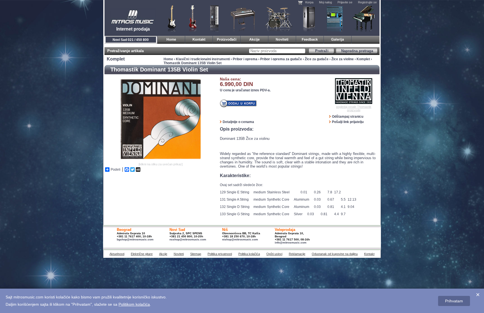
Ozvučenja (309, 18)
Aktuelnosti (117, 254)
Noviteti (179, 254)
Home (168, 59)
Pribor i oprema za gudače (281, 59)
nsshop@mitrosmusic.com (187, 239)
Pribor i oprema (245, 59)
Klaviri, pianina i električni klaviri (243, 18)
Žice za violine (342, 59)
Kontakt (369, 254)
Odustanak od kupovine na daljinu (335, 254)
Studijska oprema (335, 18)
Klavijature (214, 18)
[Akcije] (254, 39)
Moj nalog (325, 2)
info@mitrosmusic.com (290, 242)
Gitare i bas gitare (170, 18)
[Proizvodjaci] (227, 39)
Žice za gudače (317, 59)
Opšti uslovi (274, 254)
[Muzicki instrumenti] (171, 39)
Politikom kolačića (134, 304)
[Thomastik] (353, 91)
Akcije (163, 254)
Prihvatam (454, 301)
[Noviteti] (282, 39)
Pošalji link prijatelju (348, 122)
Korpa (309, 2)
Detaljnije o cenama (238, 122)
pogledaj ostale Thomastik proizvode (353, 108)
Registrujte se (367, 2)
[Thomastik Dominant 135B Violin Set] (160, 160)
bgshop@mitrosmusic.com (135, 239)
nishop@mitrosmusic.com (240, 239)
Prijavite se (345, 2)
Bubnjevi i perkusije (279, 18)
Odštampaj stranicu (347, 117)
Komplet (363, 59)
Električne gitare (142, 254)
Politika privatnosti (220, 254)
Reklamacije (297, 254)
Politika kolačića (249, 254)
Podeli (115, 169)
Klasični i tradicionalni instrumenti (364, 18)
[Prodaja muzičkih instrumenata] (199, 39)
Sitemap (195, 254)
